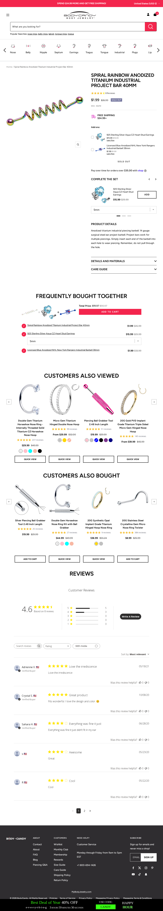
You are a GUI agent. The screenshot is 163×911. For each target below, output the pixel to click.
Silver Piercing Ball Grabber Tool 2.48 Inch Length (30, 522)
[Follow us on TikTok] (139, 874)
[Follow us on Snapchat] (146, 874)
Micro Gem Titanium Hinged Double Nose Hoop (64, 422)
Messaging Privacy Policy (108, 898)
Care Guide (60, 870)
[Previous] (5, 50)
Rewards (58, 859)
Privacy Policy (85, 898)
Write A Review (130, 616)
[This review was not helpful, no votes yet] (146, 682)
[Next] (157, 50)
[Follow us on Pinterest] (152, 868)
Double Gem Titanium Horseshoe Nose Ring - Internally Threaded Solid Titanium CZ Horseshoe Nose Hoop (30, 427)
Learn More (110, 140)
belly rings (43, 34)
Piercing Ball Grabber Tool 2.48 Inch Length (98, 422)
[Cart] (155, 15)
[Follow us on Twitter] (139, 868)
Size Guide (59, 864)
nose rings (32, 34)
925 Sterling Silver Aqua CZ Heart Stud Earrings (123, 192)
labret (51, 34)
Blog (35, 859)
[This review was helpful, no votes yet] (140, 682)
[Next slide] (153, 179)
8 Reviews (110, 93)
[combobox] (57, 646)
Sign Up (148, 857)
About (36, 849)
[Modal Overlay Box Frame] (81, 905)
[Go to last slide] (147, 179)
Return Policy (61, 880)
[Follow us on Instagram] (146, 868)
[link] (21, 451)
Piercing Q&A (40, 864)
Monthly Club (61, 849)
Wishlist (58, 844)
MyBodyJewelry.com (81, 892)
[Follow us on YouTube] (133, 874)
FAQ (35, 854)
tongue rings (61, 34)
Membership (60, 854)
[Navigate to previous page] (73, 810)
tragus (71, 34)
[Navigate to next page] (90, 810)
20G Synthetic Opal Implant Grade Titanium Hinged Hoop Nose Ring (98, 524)
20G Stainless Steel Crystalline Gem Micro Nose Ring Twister (132, 524)
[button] (8, 401)
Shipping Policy (62, 875)
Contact (37, 844)
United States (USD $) (145, 3)
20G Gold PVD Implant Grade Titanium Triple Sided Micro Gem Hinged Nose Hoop (132, 426)
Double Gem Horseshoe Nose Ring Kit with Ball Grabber (64, 524)
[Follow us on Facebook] (133, 868)
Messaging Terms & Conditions (137, 898)
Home (9, 67)
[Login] (148, 15)
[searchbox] (25, 645)
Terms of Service (67, 898)
